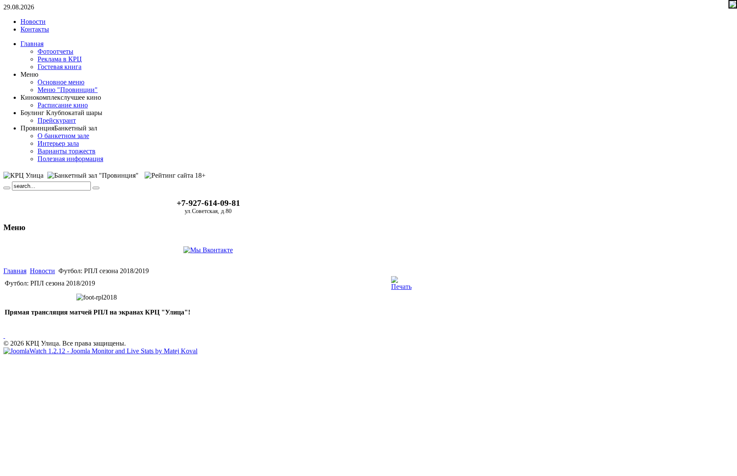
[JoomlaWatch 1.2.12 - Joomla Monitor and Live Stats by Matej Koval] (100, 351)
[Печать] (401, 286)
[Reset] (96, 188)
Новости (42, 270)
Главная (14, 270)
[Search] (6, 188)
